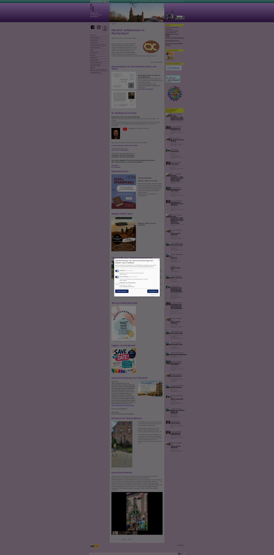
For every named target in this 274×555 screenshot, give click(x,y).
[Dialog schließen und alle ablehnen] (159, 259)
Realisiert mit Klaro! (154, 294)
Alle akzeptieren (153, 291)
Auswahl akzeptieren (122, 291)
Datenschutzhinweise (145, 266)
